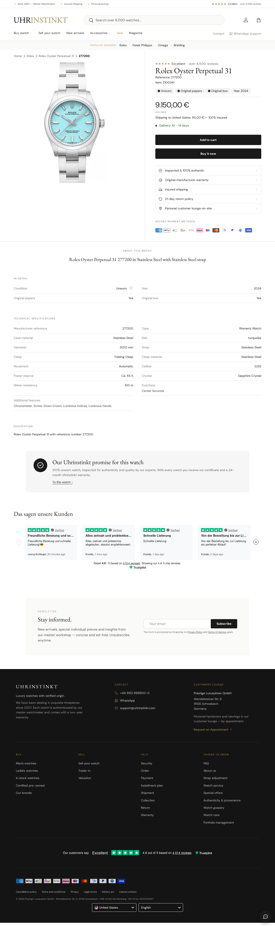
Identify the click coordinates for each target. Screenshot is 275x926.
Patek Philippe (142, 45)
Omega (163, 45)
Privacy (75, 891)
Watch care (211, 815)
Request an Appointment (211, 729)
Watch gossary (213, 808)
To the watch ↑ (62, 482)
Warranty (147, 815)
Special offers (213, 793)
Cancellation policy (26, 891)
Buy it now (208, 154)
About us (209, 771)
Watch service (213, 785)
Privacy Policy (195, 632)
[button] (258, 20)
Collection (148, 800)
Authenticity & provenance (222, 800)
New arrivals (75, 33)
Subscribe (224, 624)
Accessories (98, 33)
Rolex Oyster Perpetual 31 (56, 56)
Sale (120, 33)
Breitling (179, 45)
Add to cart (208, 140)
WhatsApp (127, 700)
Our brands (24, 793)
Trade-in (84, 771)
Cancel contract (127, 891)
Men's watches (26, 763)
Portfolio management (218, 822)
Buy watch (21, 33)
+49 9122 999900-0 (135, 693)
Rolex (123, 45)
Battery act (108, 891)
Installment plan (152, 785)
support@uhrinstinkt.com (137, 708)
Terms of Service (217, 632)
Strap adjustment (215, 778)
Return (145, 808)
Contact (218, 34)
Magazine (135, 33)
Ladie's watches (27, 771)
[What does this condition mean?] (131, 288)
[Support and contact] (266, 917)
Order (145, 771)
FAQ (206, 763)
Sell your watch (49, 33)
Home (18, 56)
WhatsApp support (247, 34)
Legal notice (90, 891)
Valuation (84, 778)
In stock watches (27, 778)
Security (146, 763)
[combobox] (154, 20)
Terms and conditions (54, 891)
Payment (147, 778)
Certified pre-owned (30, 785)
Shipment (147, 793)
